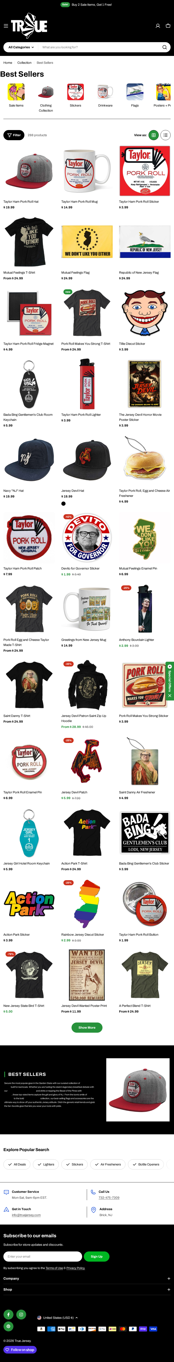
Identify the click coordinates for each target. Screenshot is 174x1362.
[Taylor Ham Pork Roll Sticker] (145, 171)
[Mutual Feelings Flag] (87, 242)
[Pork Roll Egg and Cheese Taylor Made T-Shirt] (29, 609)
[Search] (164, 47)
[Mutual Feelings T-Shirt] (29, 242)
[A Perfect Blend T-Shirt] (145, 975)
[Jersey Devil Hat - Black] (63, 504)
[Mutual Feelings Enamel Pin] (145, 538)
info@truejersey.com (26, 1215)
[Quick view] (49, 155)
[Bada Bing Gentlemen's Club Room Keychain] (29, 384)
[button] (170, 681)
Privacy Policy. (75, 1268)
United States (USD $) (58, 1317)
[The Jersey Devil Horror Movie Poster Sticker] (145, 384)
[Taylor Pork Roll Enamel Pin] (29, 761)
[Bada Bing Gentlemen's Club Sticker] (145, 833)
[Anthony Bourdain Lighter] (145, 609)
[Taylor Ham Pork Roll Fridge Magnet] (29, 313)
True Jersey (23, 1341)
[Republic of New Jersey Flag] (145, 242)
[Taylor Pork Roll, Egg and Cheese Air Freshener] (145, 460)
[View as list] (165, 135)
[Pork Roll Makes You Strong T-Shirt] (87, 313)
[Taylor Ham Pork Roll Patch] (29, 538)
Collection (24, 62)
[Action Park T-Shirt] (87, 833)
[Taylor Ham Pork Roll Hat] (29, 171)
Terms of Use (54, 1268)
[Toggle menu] (5, 25)
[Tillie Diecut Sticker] (145, 313)
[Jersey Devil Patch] (87, 761)
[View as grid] (154, 135)
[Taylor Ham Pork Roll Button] (145, 904)
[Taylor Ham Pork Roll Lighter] (87, 384)
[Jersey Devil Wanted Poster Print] (87, 975)
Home (7, 62)
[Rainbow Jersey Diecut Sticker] (87, 904)
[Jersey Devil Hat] (87, 460)
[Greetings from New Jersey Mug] (87, 609)
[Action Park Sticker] (29, 904)
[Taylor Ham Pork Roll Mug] (87, 171)
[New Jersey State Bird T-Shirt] (29, 975)
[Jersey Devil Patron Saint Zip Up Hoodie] (87, 685)
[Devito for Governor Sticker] (87, 538)
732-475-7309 (109, 1197)
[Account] (157, 25)
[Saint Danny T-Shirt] (29, 685)
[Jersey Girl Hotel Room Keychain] (29, 833)
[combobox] (87, 47)
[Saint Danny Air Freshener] (145, 761)
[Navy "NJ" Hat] (29, 460)
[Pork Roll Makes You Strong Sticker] (145, 685)
